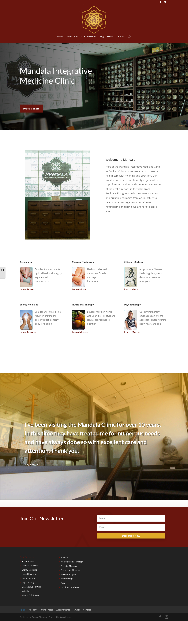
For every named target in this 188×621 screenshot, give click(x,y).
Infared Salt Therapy (31, 595)
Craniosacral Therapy (71, 587)
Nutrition (26, 591)
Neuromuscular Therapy (72, 561)
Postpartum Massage (70, 570)
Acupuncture (28, 561)
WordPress (65, 617)
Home (60, 37)
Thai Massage (67, 578)
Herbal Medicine (29, 574)
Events (110, 37)
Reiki (63, 583)
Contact (120, 37)
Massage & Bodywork (31, 586)
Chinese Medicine (30, 565)
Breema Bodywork (69, 574)
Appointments (63, 609)
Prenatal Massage (69, 566)
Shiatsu (64, 557)
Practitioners (31, 108)
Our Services (87, 37)
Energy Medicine (29, 570)
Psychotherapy (28, 578)
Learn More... (28, 289)
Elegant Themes (39, 617)
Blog (102, 37)
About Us (70, 37)
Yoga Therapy (28, 582)
